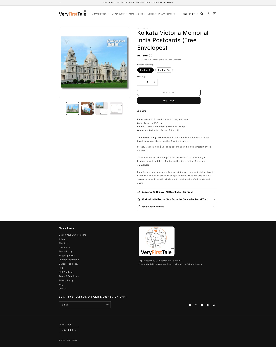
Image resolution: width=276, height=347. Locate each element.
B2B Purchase (66, 272)
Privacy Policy (66, 280)
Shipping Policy (67, 255)
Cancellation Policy (68, 264)
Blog (61, 284)
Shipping (156, 60)
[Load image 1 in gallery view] (72, 108)
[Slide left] (62, 108)
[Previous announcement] (60, 2)
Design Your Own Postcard (72, 235)
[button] (100, 14)
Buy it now (169, 100)
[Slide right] (127, 108)
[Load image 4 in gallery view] (116, 108)
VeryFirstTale (72, 340)
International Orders (69, 259)
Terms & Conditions (69, 276)
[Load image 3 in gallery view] (101, 108)
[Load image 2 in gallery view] (87, 108)
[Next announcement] (216, 2)
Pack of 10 (164, 70)
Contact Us (64, 247)
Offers (62, 239)
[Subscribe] (107, 304)
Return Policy (65, 251)
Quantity (141, 76)
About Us (63, 243)
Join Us (62, 288)
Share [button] (143, 111)
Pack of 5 (145, 70)
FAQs (61, 268)
